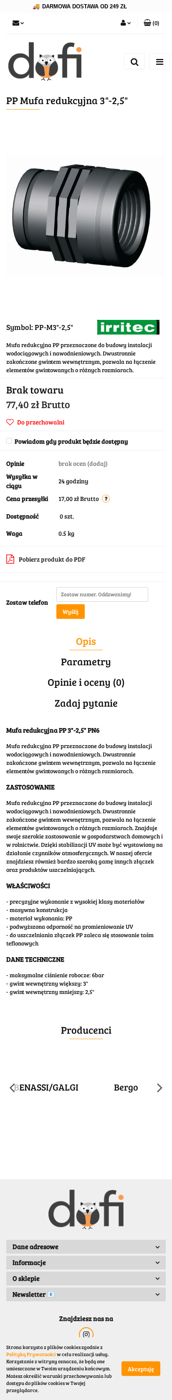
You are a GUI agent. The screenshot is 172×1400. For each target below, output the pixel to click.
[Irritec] (128, 326)
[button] (151, 23)
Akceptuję (141, 1369)
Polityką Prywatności (31, 1354)
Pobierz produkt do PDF (52, 559)
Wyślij (70, 612)
